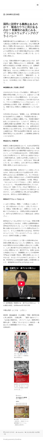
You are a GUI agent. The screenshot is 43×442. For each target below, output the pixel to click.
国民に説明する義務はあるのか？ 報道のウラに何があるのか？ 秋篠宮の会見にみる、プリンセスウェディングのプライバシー (20, 30)
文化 (27, 432)
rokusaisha (20, 432)
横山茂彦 (31, 432)
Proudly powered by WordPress (12, 439)
